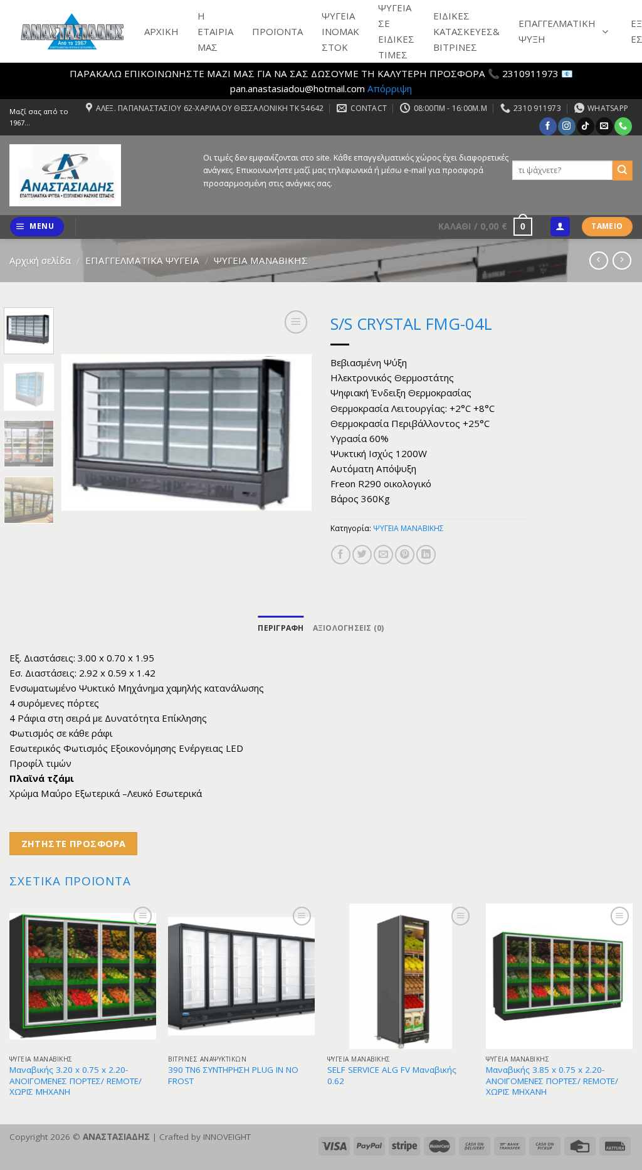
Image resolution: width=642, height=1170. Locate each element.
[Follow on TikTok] (585, 126)
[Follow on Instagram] (566, 126)
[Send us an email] (604, 126)
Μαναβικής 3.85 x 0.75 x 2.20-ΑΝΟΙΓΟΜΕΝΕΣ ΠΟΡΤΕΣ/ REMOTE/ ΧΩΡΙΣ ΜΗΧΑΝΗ (552, 1081)
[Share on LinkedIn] (426, 554)
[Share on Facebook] (340, 554)
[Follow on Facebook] (547, 126)
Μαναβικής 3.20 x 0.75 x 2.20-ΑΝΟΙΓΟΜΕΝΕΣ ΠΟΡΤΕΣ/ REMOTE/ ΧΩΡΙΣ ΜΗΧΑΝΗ (75, 1081)
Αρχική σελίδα (40, 260)
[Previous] (82, 433)
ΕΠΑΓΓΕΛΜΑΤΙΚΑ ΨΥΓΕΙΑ (142, 260)
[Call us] (622, 126)
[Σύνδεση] (559, 226)
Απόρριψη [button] (389, 88)
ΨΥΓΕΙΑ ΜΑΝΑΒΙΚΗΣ (261, 260)
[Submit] (623, 171)
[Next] (291, 433)
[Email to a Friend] (383, 554)
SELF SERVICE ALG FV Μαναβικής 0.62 (391, 1076)
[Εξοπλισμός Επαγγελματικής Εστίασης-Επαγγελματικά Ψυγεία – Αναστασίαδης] (96, 175)
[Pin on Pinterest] (404, 554)
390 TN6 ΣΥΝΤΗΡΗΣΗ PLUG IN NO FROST (233, 1076)
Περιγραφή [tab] (280, 628)
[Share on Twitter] (362, 554)
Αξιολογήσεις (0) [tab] (348, 628)
